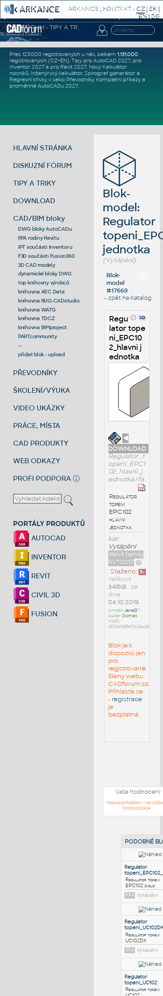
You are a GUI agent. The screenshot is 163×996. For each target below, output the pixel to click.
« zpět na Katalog (127, 298)
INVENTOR (47, 557)
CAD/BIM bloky (39, 218)
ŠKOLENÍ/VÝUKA (41, 390)
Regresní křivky (28, 79)
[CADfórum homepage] (24, 34)
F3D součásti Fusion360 (46, 256)
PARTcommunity (37, 336)
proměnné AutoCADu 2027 (44, 86)
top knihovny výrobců (43, 282)
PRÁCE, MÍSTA (36, 425)
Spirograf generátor (110, 73)
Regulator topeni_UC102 (141, 980)
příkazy (132, 79)
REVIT (40, 576)
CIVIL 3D (44, 595)
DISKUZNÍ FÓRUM (42, 165)
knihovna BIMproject (42, 327)
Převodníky (80, 79)
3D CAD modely (36, 265)
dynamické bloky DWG (45, 273)
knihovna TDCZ (36, 318)
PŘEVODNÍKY (35, 372)
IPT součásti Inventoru (45, 247)
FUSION (43, 614)
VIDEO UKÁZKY (39, 408)
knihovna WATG (37, 310)
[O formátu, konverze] (138, 562)
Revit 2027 (73, 67)
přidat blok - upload (41, 354)
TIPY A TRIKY (34, 183)
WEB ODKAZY (36, 460)
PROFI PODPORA (42, 478)
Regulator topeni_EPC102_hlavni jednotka (127, 338)
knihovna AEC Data (41, 292)
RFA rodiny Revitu (38, 238)
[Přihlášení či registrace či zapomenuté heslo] (102, 36)
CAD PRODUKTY (40, 443)
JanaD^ (132, 610)
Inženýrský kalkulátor (56, 73)
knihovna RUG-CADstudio (49, 301)
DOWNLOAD (34, 200)
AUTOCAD (47, 538)
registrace (127, 699)
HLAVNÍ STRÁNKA (42, 148)
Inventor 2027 (27, 67)
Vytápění (122, 546)
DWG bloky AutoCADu (45, 229)
